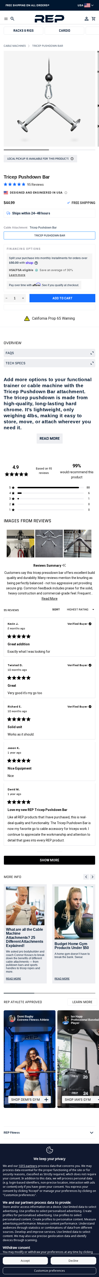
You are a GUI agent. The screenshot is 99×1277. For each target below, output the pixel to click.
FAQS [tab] (10, 353)
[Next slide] (92, 877)
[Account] (86, 19)
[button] (6, 18)
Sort (56, 609)
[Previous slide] (86, 877)
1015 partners (28, 1166)
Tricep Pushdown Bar (49, 235)
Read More (50, 438)
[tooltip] (64, 565)
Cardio (64, 30)
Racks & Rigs (23, 30)
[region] (49, 543)
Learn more (17, 275)
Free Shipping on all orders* (28, 5)
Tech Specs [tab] (15, 363)
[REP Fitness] (49, 18)
